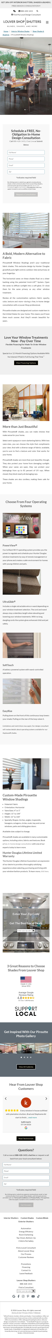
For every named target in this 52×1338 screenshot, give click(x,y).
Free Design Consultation (25, 6)
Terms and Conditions (21, 1198)
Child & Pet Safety (26, 1241)
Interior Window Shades (20, 31)
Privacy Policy (21, 187)
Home (6, 31)
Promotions (26, 1264)
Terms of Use (16, 1313)
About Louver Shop (26, 1251)
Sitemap (37, 1313)
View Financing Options (26, 363)
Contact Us (26, 1270)
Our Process (26, 1254)
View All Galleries (26, 1067)
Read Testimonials (26, 1138)
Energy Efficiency (26, 1231)
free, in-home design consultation (18, 844)
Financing (26, 1267)
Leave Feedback (26, 1273)
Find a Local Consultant (26, 1248)
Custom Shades (27, 1218)
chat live (31, 1155)
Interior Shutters (11, 1218)
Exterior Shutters (26, 1221)
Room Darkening (26, 1234)
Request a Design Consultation (26, 101)
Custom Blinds (42, 1218)
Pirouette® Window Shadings (26, 51)
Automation (26, 1228)
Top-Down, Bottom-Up (26, 1238)
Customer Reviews (26, 1257)
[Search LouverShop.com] (33, 930)
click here (44, 871)
